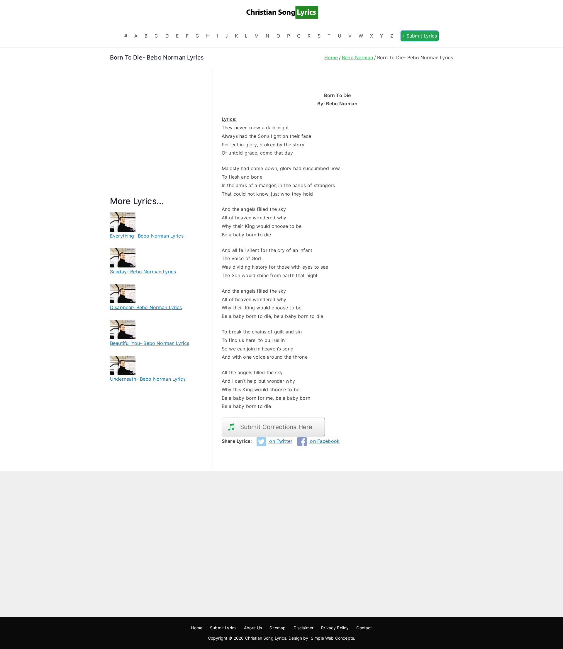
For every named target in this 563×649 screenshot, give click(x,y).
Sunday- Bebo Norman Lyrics (143, 271)
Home (196, 627)
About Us (253, 627)
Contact (364, 627)
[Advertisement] (157, 138)
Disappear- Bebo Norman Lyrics (146, 307)
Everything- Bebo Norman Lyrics (147, 236)
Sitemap (277, 627)
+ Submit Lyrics (419, 36)
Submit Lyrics (223, 627)
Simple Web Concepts (332, 638)
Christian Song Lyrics (265, 638)
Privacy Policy (335, 627)
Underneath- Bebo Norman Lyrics (148, 379)
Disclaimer (304, 627)
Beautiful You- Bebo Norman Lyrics (149, 343)
